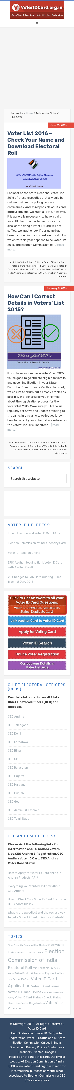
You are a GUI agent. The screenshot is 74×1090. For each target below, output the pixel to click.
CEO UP (13, 759)
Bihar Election (40, 945)
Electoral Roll (34, 266)
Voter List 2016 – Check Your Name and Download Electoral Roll (36, 143)
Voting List (50, 273)
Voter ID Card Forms (45, 986)
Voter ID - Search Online (24, 553)
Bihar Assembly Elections (20, 945)
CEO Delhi (14, 733)
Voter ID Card (18, 266)
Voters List (20, 273)
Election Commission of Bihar (30, 952)
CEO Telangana (18, 725)
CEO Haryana (17, 784)
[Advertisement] (37, 69)
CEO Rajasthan (18, 767)
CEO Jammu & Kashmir (23, 810)
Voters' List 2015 (35, 273)
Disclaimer (17, 1047)
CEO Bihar (14, 750)
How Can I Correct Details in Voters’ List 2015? (35, 303)
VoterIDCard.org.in (37, 10)
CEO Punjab (16, 793)
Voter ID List (32, 269)
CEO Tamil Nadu (18, 818)
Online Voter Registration (45, 973)
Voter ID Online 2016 (50, 269)
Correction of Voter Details (43, 446)
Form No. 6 (45, 968)
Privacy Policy (35, 1047)
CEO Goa (13, 801)
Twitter (38, 1052)
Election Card (59, 262)
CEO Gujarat (16, 776)
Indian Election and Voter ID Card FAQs (34, 533)
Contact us (55, 1047)
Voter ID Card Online (24, 992)
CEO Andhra (16, 716)
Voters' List (55, 1003)
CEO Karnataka (18, 742)
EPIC (35, 968)
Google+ (50, 1052)
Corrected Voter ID (19, 446)
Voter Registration (33, 1003)
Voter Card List (49, 266)
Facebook (24, 1052)
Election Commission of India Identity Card (37, 543)
